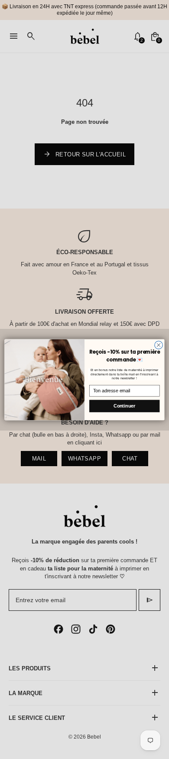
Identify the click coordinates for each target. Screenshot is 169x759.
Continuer (124, 405)
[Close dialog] (158, 344)
